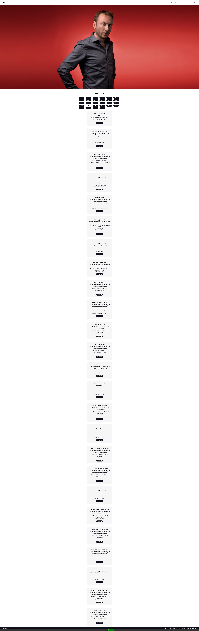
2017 (109, 100)
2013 (95, 103)
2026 (88, 97)
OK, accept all (110, 629)
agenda (169, 628)
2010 (116, 103)
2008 (88, 105)
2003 (81, 108)
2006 (102, 105)
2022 (116, 97)
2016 (116, 100)
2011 (109, 103)
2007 (95, 105)
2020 (88, 100)
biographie (167, 3)
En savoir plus (99, 123)
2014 (88, 103)
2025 (95, 97)
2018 (102, 100)
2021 (81, 100)
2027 (81, 97)
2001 (95, 108)
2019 (95, 100)
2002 (88, 108)
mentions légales (6, 628)
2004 (116, 105)
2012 (102, 103)
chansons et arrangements (186, 628)
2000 (102, 108)
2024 (102, 97)
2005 (109, 105)
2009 (81, 105)
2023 (109, 97)
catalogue (180, 3)
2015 (81, 103)
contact (193, 3)
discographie (186, 3)
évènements (173, 3)
